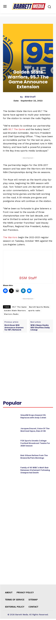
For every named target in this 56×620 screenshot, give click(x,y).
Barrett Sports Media (39, 307)
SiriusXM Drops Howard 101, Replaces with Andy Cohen (33, 416)
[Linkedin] (29, 346)
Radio (28, 66)
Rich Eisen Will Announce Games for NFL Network (14, 327)
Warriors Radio (11, 314)
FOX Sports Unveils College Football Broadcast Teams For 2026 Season (35, 443)
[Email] (43, 346)
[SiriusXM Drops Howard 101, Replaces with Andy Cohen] (10, 416)
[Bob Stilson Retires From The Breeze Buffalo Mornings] (10, 457)
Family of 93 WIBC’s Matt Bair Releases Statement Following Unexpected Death (35, 470)
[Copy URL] (50, 346)
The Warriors (10, 237)
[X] (22, 346)
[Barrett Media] (29, 6)
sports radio (34, 310)
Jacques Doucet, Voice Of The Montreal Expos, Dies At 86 (34, 429)
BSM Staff (30, 97)
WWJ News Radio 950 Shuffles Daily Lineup (40, 327)
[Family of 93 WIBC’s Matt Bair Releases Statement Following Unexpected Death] (10, 470)
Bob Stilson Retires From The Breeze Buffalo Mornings (34, 456)
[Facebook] (15, 346)
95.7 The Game (16, 129)
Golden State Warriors (15, 310)
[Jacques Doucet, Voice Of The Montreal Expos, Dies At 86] (10, 430)
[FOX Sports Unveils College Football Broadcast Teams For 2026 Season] (10, 443)
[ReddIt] (36, 346)
